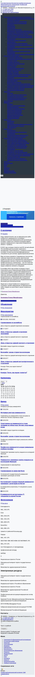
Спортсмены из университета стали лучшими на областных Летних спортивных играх (17, 425)
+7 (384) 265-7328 (8, 9)
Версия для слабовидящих (11, 12)
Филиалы (7, 646)
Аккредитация (8, 653)
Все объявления (7, 308)
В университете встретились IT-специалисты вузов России (13, 495)
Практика (7, 643)
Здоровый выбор (9, 661)
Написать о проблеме (16, 217)
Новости (6, 660)
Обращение (4, 223)
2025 (3, 383)
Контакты (7, 658)
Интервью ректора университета (13, 413)
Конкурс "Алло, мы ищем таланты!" (14, 373)
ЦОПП (6, 655)
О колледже (6, 230)
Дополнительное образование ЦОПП (12, 227)
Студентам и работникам (11, 641)
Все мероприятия (7, 315)
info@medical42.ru (8, 11)
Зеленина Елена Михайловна (11, 297)
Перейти (4, 234)
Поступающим (8, 644)
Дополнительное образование (13, 650)
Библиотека (7, 647)
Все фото (5, 503)
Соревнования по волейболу (11, 323)
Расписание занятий (7, 225)
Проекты (6, 652)
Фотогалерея (7, 500)
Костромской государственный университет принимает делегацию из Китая (17, 482)
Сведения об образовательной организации (17, 639)
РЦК (5, 657)
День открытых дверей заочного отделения (17, 343)
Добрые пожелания (10, 663)
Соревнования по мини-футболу (12, 471)
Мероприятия (7, 311)
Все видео (5, 405)
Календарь (6, 378)
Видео (3, 401)
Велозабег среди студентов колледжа (15, 352)
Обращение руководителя (8, 301)
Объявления (6, 304)
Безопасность (8, 649)
